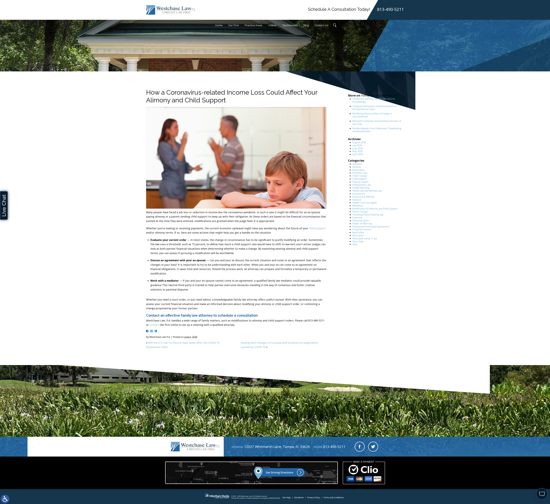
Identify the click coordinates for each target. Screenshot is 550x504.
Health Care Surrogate (364, 202)
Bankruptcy (358, 169)
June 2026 (357, 148)
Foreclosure (358, 193)
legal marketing (253, 498)
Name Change (360, 211)
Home (219, 25)
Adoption (357, 163)
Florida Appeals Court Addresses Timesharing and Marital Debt (376, 130)
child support (317, 228)
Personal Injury (360, 220)
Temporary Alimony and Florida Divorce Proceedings (373, 100)
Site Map (286, 497)
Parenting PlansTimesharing (367, 214)
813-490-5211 (390, 9)
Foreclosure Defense (363, 196)
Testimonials (289, 25)
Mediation (357, 205)
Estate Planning (360, 187)
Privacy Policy (313, 497)
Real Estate (358, 232)
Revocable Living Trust (364, 238)
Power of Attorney (362, 223)
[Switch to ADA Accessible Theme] (5, 499)
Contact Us (321, 25)
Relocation (358, 235)
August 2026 (359, 142)
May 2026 (357, 151)
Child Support (359, 178)
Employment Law (361, 184)
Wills (354, 244)
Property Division (361, 229)
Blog (306, 25)
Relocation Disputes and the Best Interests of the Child (376, 122)
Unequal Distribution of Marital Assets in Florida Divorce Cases (374, 108)
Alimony (356, 166)
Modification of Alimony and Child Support (375, 208)
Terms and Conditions (333, 497)
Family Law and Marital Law (367, 190)
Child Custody (359, 175)
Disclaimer (299, 497)
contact (154, 324)
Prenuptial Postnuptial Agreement (370, 226)
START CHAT (528, 474)
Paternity (357, 217)
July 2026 (357, 145)
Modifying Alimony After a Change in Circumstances (372, 115)
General (356, 199)
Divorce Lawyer (360, 181)
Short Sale (357, 241)
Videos (272, 25)
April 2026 (357, 154)
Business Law (359, 172)
